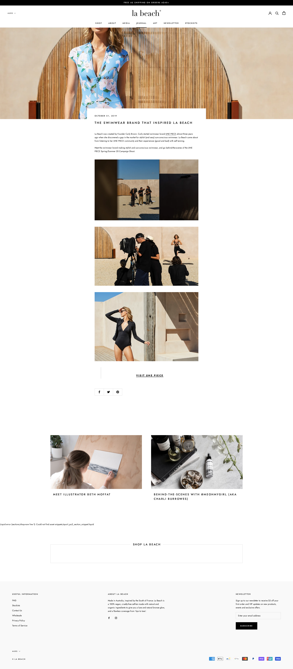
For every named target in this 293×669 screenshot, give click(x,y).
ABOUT (112, 23)
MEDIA (126, 23)
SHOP (98, 23)
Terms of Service (19, 625)
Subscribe (246, 625)
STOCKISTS (191, 23)
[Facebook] (109, 617)
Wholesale (17, 615)
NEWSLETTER (171, 23)
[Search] (277, 13)
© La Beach (18, 659)
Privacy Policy (18, 620)
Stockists (16, 605)
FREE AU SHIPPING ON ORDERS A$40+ (146, 2)
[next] (242, 553)
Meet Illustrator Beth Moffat (82, 494)
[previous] (50, 553)
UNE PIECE (171, 133)
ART (155, 23)
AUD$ (10, 13)
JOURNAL (141, 23)
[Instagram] (116, 617)
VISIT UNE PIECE (149, 375)
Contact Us (17, 610)
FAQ (14, 600)
